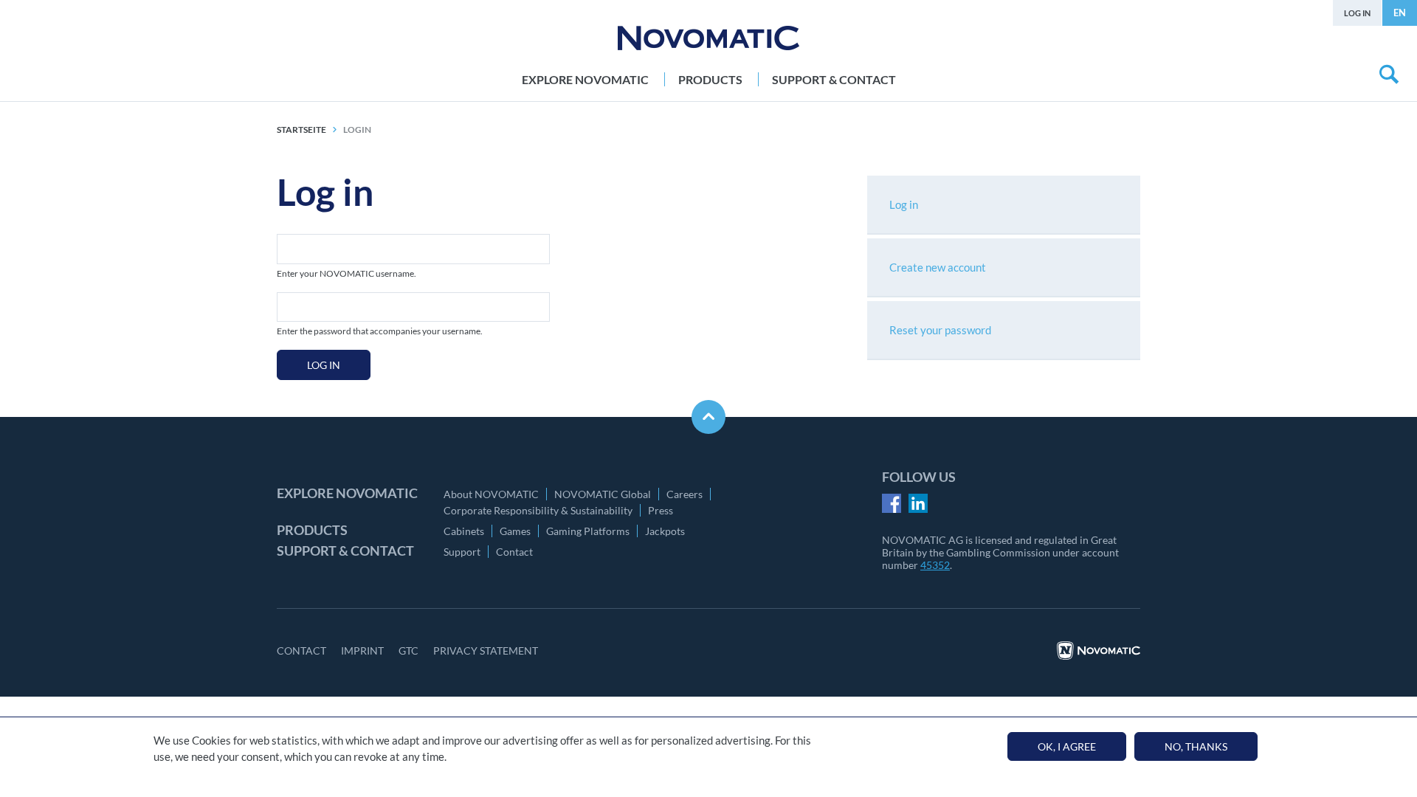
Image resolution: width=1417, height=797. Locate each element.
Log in (1357, 13)
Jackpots (665, 531)
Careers (684, 494)
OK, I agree (1067, 746)
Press (660, 510)
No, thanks (1196, 746)
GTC (408, 650)
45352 (935, 565)
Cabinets (464, 531)
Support (462, 551)
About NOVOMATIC (491, 494)
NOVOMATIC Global (602, 494)
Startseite (301, 129)
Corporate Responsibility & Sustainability (538, 510)
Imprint (362, 650)
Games (515, 531)
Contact (514, 551)
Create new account (937, 267)
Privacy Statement (485, 650)
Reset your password (940, 330)
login (357, 129)
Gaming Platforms (588, 531)
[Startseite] (708, 38)
